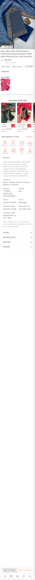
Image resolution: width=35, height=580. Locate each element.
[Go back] (4, 3)
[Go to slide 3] (16, 48)
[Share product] (31, 46)
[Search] (32, 3)
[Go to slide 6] (24, 48)
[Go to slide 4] (19, 48)
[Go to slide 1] (11, 48)
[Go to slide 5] (22, 48)
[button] (13, 125)
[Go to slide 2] (13, 48)
